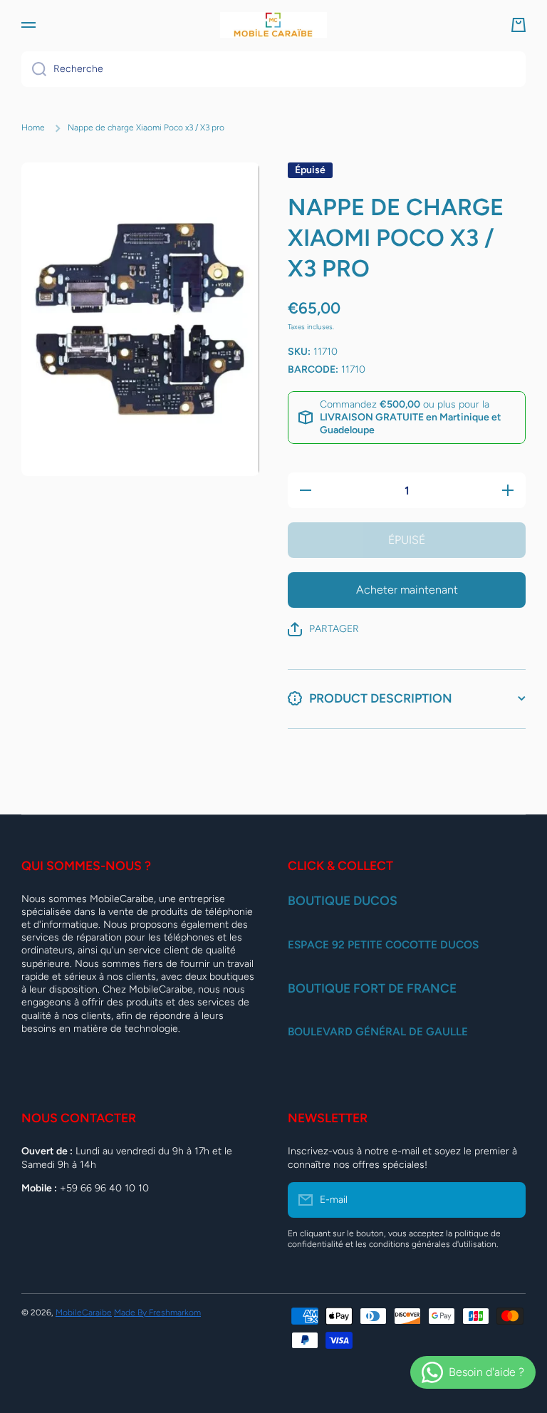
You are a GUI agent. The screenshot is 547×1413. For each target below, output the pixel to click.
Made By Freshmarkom (157, 1313)
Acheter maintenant (407, 589)
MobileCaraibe (84, 1313)
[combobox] (273, 69)
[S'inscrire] (508, 1200)
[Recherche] (33, 69)
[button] (518, 25)
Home (33, 128)
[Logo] (273, 25)
